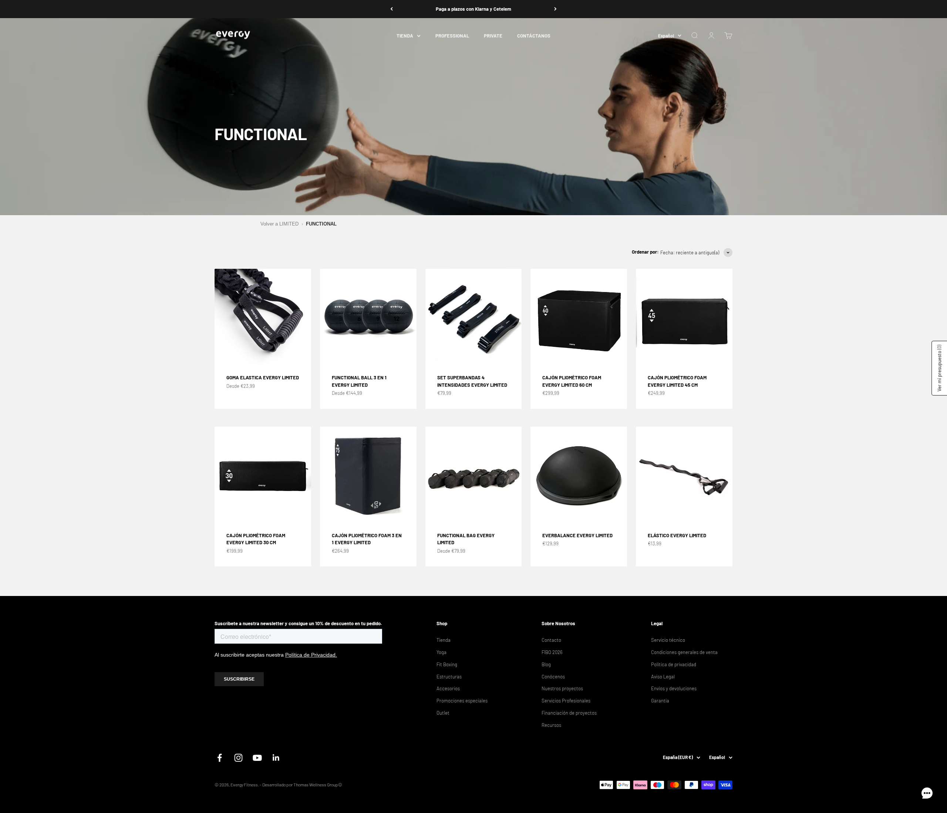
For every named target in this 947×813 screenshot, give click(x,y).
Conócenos (553, 677)
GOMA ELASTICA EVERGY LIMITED (262, 377)
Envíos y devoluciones (674, 688)
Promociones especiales (462, 701)
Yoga (441, 652)
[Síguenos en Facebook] (220, 758)
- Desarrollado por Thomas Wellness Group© (301, 784)
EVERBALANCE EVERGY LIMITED (577, 535)
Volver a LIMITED (279, 224)
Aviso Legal (663, 677)
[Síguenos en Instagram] (238, 758)
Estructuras (449, 677)
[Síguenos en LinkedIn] (276, 758)
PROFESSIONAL (452, 35)
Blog (546, 664)
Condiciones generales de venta (684, 652)
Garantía (660, 701)
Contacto (551, 640)
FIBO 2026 (552, 652)
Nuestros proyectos (562, 688)
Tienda (444, 640)
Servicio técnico (668, 640)
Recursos (551, 725)
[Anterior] (391, 9)
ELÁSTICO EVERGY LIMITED (677, 535)
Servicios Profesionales (566, 701)
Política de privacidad (673, 664)
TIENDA (405, 35)
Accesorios (448, 688)
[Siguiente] (555, 9)
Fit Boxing (447, 664)
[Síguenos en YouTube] (257, 758)
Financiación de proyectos (569, 713)
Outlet (443, 713)
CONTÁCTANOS (533, 35)
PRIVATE (493, 35)
